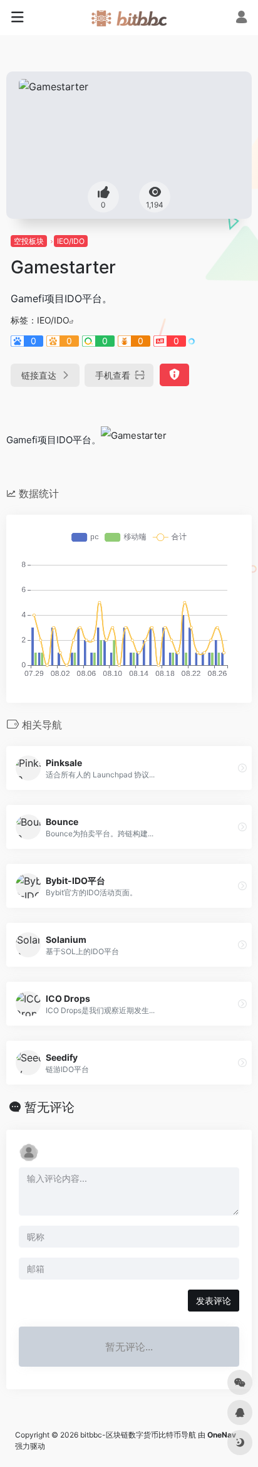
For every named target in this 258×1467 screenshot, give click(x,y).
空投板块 (29, 241)
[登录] (241, 18)
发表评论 (213, 1300)
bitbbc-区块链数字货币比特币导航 (138, 1434)
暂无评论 (49, 1107)
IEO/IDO (71, 241)
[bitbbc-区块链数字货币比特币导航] (129, 17)
